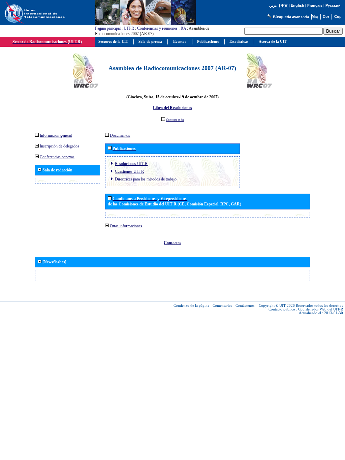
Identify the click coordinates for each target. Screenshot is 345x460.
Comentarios (222, 305)
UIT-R (129, 28)
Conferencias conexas (57, 157)
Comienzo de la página (191, 305)
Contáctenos (245, 305)
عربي (273, 5)
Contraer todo (175, 120)
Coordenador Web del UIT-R (320, 309)
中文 (284, 5)
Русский (333, 5)
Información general (56, 135)
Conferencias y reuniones (157, 28)
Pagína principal (108, 28)
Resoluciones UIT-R (131, 163)
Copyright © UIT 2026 (277, 305)
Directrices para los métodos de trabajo (146, 179)
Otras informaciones (126, 226)
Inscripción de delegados (59, 146)
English (297, 5)
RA (183, 28)
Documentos (120, 135)
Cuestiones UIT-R (129, 171)
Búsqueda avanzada (291, 17)
